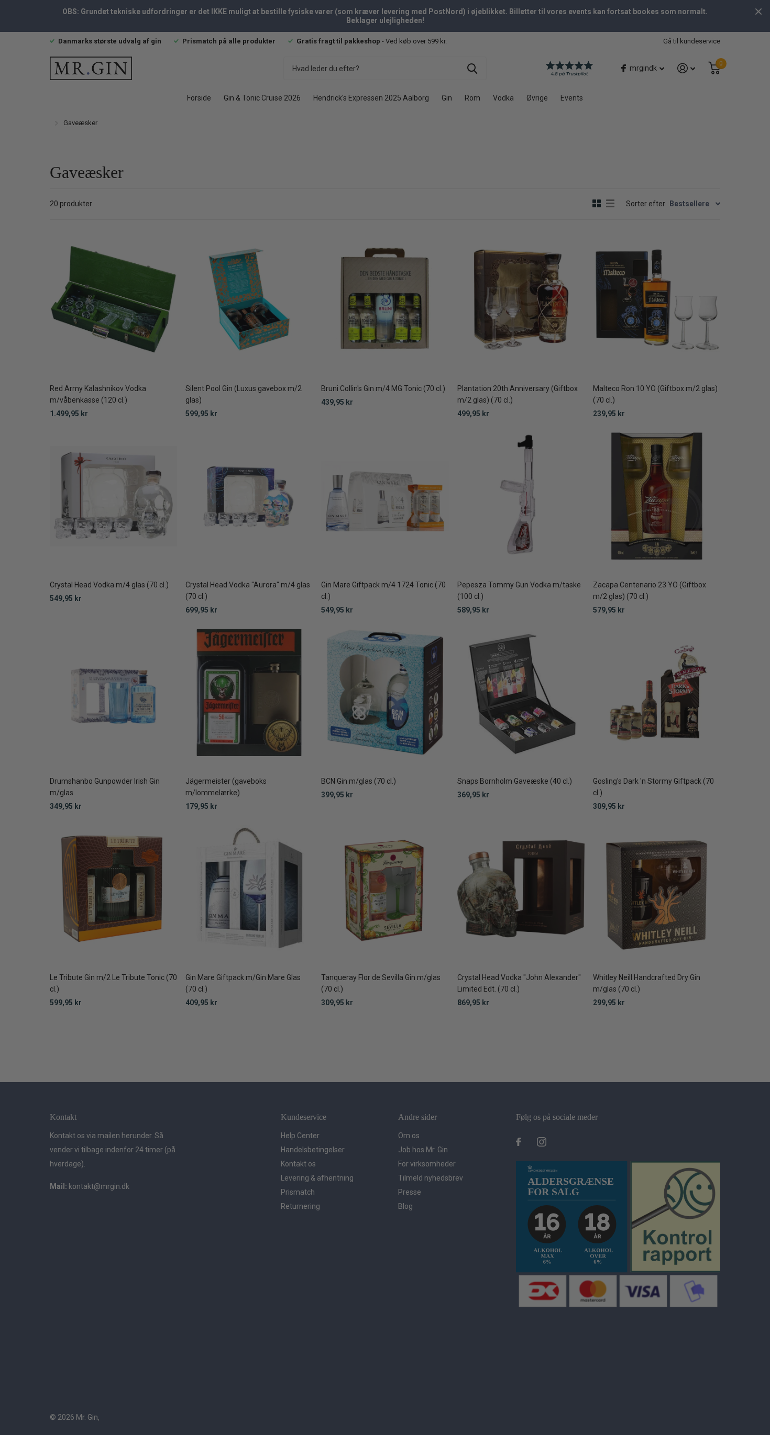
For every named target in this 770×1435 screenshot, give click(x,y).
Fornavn (419, 586)
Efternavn (423, 635)
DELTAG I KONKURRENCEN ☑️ (487, 856)
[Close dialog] (576, 493)
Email (412, 684)
